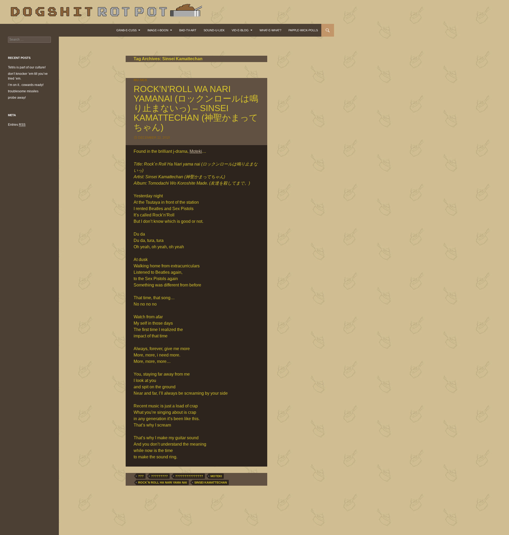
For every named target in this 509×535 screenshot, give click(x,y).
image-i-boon (157, 30)
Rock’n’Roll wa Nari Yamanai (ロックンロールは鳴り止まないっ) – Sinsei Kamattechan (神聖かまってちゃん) (196, 108)
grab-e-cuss (126, 30)
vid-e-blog (240, 30)
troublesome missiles (23, 91)
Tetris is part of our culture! (27, 67)
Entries (16, 125)
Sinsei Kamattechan (210, 482)
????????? (159, 476)
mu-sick (140, 80)
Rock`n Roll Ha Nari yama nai (162, 482)
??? (141, 476)
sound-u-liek (214, 30)
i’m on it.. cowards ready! (25, 85)
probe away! (17, 97)
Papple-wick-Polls (303, 30)
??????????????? (189, 476)
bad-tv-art (187, 30)
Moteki (196, 151)
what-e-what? (270, 30)
